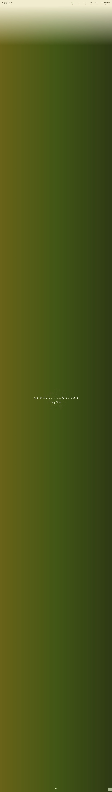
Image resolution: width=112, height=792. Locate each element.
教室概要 (96, 2)
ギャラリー (85, 2)
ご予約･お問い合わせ (105, 2)
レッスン (78, 2)
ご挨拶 (91, 2)
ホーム (72, 2)
